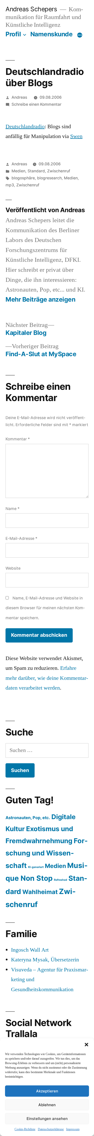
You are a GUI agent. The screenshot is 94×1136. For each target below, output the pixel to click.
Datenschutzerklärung (51, 1129)
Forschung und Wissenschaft (47, 853)
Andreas (19, 97)
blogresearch (49, 178)
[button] (86, 1044)
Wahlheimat (40, 892)
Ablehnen (47, 1104)
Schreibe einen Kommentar (36, 104)
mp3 (10, 185)
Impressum (72, 1129)
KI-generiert (36, 867)
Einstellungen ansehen (47, 1118)
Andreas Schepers (32, 9)
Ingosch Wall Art (30, 949)
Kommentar (18, 439)
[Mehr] (80, 35)
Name (13, 508)
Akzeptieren (47, 1091)
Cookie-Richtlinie (25, 1129)
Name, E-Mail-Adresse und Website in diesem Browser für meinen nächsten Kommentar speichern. (45, 608)
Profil (13, 34)
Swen (76, 136)
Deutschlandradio (25, 126)
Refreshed (60, 879)
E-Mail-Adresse (21, 538)
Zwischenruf (58, 171)
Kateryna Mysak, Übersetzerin (45, 959)
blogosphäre (23, 178)
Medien (18, 171)
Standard (36, 171)
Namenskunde (51, 34)
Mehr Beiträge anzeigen (40, 299)
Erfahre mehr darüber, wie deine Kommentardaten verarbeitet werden (47, 678)
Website (13, 568)
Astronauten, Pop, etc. (28, 817)
